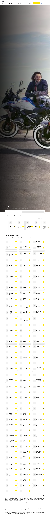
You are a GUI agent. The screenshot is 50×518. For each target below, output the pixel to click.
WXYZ (27, 237)
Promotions (29, 3)
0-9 (30, 237)
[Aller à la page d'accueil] (5, 1)
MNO (18, 237)
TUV (24, 237)
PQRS (21, 237)
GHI (12, 237)
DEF (9, 237)
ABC (6, 237)
